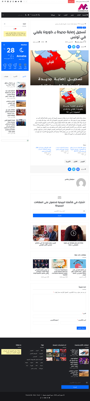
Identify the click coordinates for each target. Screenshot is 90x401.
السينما (41, 353)
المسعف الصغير (33, 353)
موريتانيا (53, 15)
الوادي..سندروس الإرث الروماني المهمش (10, 103)
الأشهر (24, 76)
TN (79, 24)
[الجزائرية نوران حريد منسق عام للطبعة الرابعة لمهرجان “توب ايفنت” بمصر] (21, 93)
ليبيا (59, 15)
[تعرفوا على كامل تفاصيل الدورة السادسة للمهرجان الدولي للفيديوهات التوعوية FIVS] (63, 350)
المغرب (65, 15)
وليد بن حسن (34, 368)
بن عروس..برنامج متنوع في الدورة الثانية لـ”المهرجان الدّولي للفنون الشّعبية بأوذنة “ (41, 272)
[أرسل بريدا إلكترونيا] (75, 42)
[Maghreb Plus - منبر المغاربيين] (83, 7)
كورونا (68, 161)
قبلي (75, 161)
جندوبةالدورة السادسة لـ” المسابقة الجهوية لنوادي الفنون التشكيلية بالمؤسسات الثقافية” (45, 1)
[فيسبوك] (78, 47)
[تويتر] (73, 47)
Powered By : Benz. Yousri (33, 395)
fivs (42, 350)
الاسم (84, 313)
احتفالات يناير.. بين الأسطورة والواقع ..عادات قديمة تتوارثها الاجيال (10, 113)
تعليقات (6, 76)
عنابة (37, 365)
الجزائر (79, 15)
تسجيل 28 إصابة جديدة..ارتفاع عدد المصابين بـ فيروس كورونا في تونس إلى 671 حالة (78, 149)
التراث (37, 350)
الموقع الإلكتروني (54, 320)
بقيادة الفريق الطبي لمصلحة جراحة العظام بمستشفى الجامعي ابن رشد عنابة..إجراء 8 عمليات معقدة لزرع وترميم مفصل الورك (9, 126)
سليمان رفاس (79, 42)
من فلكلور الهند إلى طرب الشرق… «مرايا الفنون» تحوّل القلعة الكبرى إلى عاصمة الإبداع (78, 272)
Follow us (18, 345)
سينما (41, 365)
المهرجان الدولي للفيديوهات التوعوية (35, 359)
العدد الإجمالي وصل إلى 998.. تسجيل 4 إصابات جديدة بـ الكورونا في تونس (43, 149)
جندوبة (31, 362)
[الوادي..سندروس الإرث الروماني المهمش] (21, 103)
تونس (72, 15)
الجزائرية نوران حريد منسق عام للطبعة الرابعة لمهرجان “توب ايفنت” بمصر (10, 94)
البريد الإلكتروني (81, 320)
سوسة (26, 362)
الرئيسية (84, 15)
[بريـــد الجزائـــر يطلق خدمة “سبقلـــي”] (21, 85)
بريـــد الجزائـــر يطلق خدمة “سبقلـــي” (10, 84)
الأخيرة (15, 76)
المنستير (35, 356)
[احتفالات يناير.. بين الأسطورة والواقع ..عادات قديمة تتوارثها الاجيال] (21, 112)
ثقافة (37, 362)
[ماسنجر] (69, 47)
